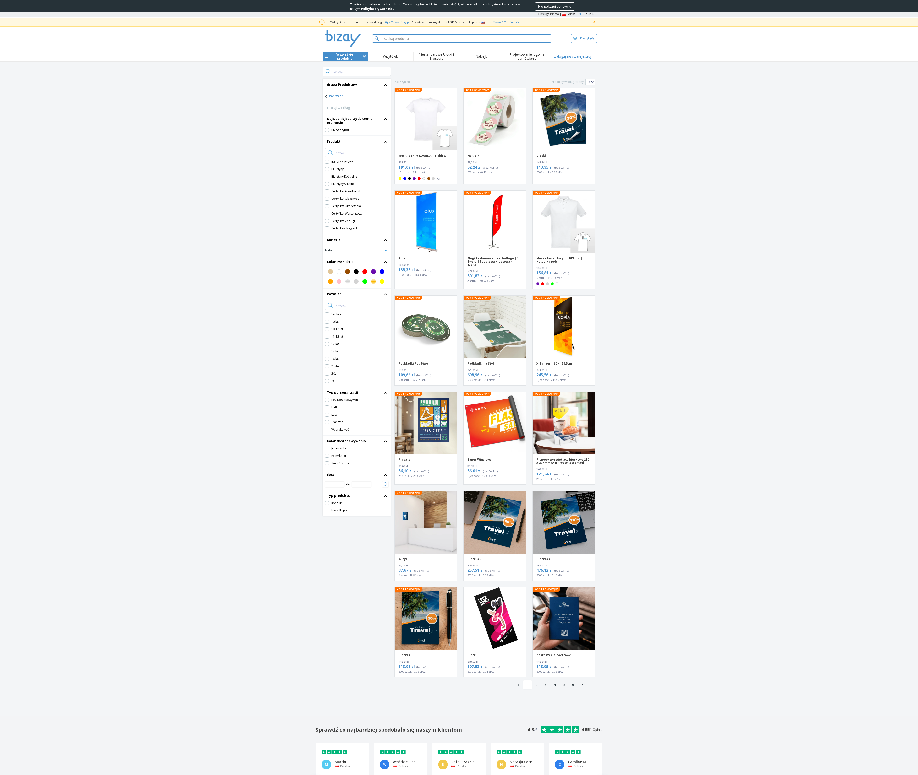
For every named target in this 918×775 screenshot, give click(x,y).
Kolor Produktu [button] (340, 261)
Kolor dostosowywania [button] (346, 441)
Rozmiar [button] (334, 294)
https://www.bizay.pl (396, 22)
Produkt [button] (334, 141)
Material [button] (334, 239)
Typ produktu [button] (338, 495)
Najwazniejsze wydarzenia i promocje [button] (350, 120)
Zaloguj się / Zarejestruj (572, 56)
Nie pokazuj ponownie (554, 6)
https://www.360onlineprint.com (506, 22)
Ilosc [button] (331, 474)
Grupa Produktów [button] (342, 84)
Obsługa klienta (548, 14)
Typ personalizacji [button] (342, 392)
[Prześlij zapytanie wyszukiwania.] (328, 71)
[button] (356, 250)
